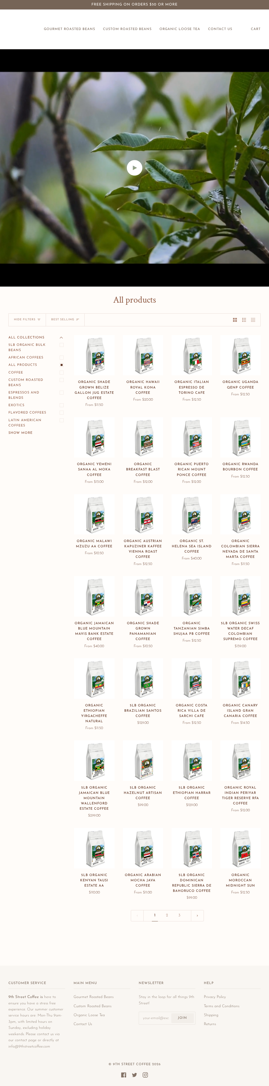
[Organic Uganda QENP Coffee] (240, 355)
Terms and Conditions (221, 1006)
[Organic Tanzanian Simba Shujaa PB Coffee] (192, 596)
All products (22, 365)
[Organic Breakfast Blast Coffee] (143, 437)
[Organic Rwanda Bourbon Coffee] (240, 437)
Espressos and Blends (23, 395)
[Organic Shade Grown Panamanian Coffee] (143, 596)
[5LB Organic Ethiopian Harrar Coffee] (192, 760)
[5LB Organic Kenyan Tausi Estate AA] (94, 848)
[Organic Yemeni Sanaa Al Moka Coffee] (94, 437)
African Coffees (25, 357)
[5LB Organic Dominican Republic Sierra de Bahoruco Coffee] (192, 848)
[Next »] (197, 915)
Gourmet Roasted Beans (93, 997)
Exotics (16, 405)
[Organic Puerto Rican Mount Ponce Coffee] (192, 437)
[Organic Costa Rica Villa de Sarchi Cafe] (192, 678)
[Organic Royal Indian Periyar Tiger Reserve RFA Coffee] (240, 760)
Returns (210, 1024)
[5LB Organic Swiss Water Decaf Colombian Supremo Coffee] (240, 596)
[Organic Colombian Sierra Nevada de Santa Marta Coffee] (240, 514)
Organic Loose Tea (89, 1015)
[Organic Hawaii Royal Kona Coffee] (143, 355)
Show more (20, 433)
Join (182, 1018)
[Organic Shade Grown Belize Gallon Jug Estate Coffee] (94, 355)
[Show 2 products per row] (235, 320)
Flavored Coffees (27, 412)
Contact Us (83, 1024)
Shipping (211, 1015)
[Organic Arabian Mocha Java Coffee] (143, 848)
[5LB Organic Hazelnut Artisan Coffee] (143, 760)
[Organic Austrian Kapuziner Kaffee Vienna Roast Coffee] (143, 514)
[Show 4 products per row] (254, 320)
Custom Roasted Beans (25, 383)
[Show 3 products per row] (244, 320)
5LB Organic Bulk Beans (27, 347)
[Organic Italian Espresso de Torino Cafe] (192, 355)
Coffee (15, 372)
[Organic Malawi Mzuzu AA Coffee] (94, 514)
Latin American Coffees (25, 423)
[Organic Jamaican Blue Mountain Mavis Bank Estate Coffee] (94, 596)
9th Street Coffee (132, 1064)
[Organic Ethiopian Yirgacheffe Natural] (94, 678)
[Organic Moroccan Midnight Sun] (240, 848)
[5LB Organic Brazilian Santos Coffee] (143, 678)
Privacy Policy (215, 997)
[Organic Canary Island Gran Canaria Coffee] (240, 678)
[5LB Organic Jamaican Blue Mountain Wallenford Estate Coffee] (94, 760)
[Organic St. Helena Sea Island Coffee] (192, 514)
